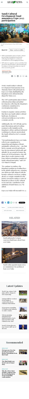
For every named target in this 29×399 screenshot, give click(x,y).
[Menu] (2, 2)
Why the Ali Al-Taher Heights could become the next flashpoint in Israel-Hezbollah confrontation (9, 374)
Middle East (5, 348)
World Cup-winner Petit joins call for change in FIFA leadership (9, 292)
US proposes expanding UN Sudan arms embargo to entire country (9, 309)
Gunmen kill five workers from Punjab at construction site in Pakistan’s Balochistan (9, 301)
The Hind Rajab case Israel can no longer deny (8, 362)
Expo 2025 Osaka (8, 210)
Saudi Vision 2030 (20, 210)
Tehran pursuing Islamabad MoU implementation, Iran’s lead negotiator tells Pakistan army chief (8, 318)
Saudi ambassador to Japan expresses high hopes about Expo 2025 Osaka (14, 240)
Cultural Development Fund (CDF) (16, 207)
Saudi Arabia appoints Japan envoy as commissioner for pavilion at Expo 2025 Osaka (14, 267)
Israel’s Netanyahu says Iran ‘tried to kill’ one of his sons (9, 327)
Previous (2, 33)
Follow (22, 202)
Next (27, 33)
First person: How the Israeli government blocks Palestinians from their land (9, 352)
